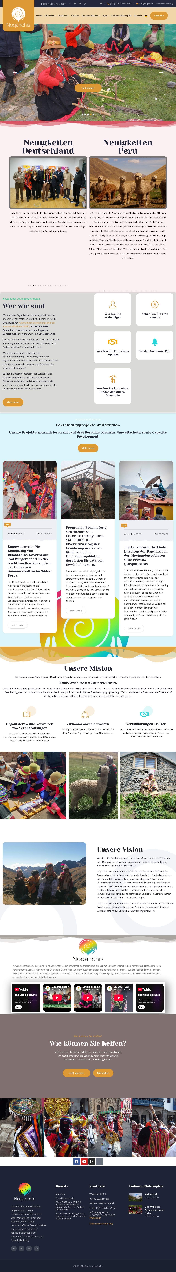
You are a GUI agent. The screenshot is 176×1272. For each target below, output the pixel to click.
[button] (82, 114)
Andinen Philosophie (121, 15)
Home (39, 15)
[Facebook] (76, 1161)
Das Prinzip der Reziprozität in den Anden (154, 1209)
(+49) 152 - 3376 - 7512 (120, 3)
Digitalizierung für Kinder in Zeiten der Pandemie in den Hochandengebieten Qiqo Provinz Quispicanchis (146, 555)
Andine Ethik (151, 1194)
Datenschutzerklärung (101, 1223)
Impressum (95, 1217)
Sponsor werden (90, 15)
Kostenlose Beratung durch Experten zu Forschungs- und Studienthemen (71, 1216)
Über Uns (49, 15)
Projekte (62, 15)
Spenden (60, 1194)
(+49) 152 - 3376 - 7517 (102, 1208)
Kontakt (138, 15)
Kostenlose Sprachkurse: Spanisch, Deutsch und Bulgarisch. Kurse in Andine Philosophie (70, 1205)
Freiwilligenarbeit (65, 1198)
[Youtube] (84, 1161)
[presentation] (11, 72)
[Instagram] (91, 1161)
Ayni (105, 15)
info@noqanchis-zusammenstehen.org (156, 3)
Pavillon (75, 15)
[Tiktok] (99, 1161)
